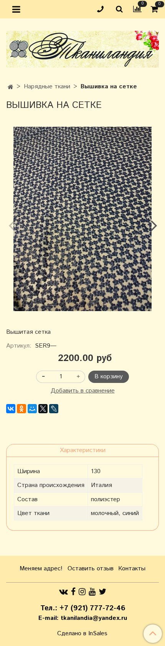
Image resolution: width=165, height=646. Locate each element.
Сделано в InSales (82, 634)
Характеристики (83, 450)
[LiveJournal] (53, 408)
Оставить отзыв (91, 568)
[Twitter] (102, 591)
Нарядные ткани (47, 86)
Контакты (131, 568)
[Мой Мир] (32, 408)
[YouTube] (92, 591)
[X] (43, 408)
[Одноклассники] (21, 408)
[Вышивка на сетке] (82, 219)
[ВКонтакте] (10, 408)
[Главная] (10, 87)
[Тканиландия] (82, 47)
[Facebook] (73, 591)
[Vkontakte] (63, 591)
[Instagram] (82, 591)
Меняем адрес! (41, 568)
